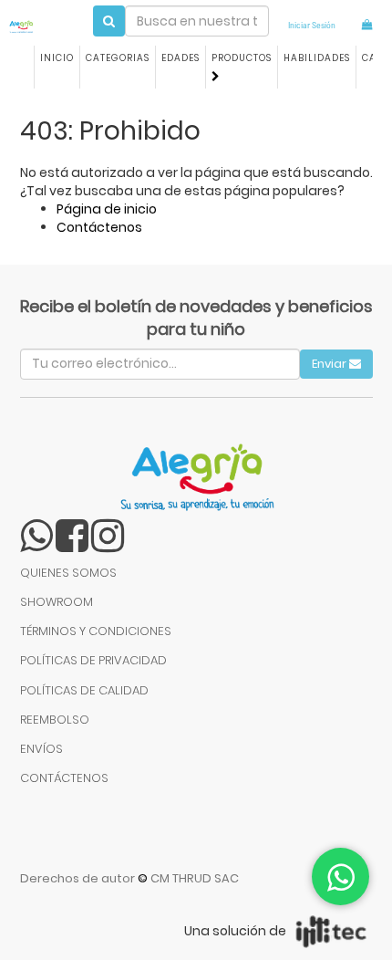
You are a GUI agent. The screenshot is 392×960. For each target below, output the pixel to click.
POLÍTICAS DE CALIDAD (84, 690)
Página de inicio (107, 209)
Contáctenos (99, 227)
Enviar (330, 363)
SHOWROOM (56, 601)
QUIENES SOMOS (68, 572)
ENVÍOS (41, 748)
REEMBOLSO (54, 719)
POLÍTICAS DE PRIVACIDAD (93, 660)
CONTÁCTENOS (64, 778)
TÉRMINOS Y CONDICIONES (95, 631)
